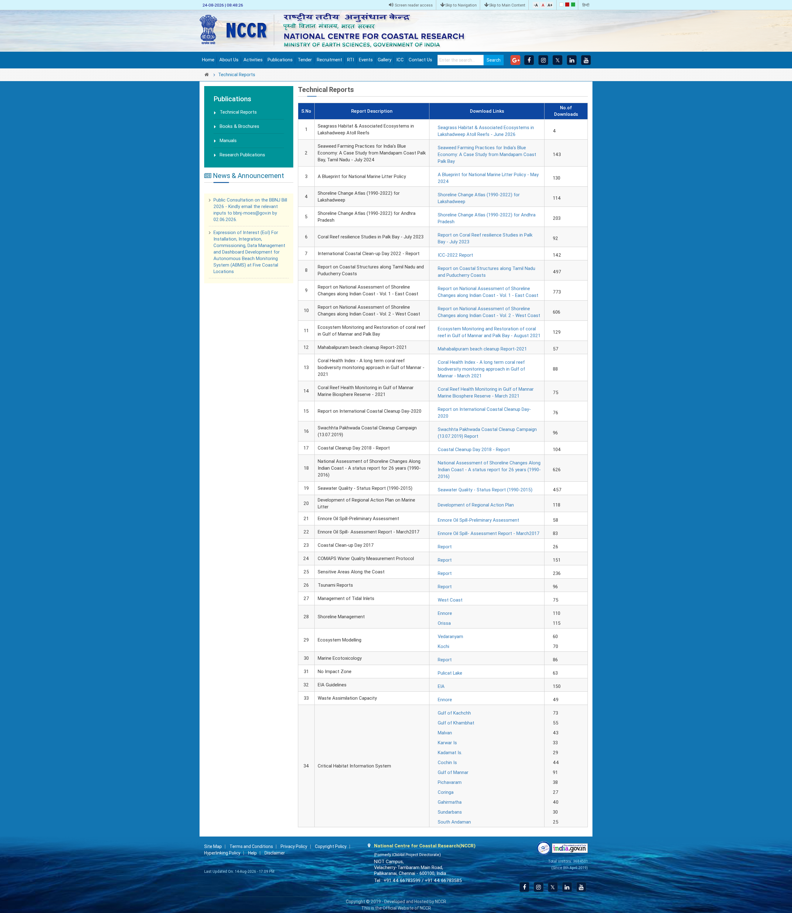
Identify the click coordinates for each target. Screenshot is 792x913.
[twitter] (557, 60)
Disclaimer (275, 852)
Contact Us (420, 60)
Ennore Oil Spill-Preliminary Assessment (478, 520)
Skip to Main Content (507, 5)
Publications (280, 60)
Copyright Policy (330, 846)
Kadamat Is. (450, 752)
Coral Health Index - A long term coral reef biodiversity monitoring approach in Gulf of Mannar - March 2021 (481, 369)
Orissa (444, 623)
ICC (400, 60)
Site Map (213, 846)
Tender (305, 60)
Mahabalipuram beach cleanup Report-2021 (482, 349)
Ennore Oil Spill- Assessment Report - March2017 (489, 533)
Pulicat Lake (450, 673)
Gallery (384, 60)
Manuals (228, 140)
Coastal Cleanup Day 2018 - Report (474, 449)
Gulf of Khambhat (456, 723)
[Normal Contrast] (561, 4)
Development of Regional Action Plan (476, 505)
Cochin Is (447, 762)
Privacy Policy (294, 846)
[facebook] (529, 60)
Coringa (446, 792)
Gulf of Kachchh (454, 713)
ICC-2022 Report (455, 255)
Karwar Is (447, 743)
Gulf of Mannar (453, 772)
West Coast (450, 600)
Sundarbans (450, 812)
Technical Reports (238, 112)
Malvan (445, 733)
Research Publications (242, 155)
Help (252, 852)
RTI (350, 60)
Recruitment (329, 60)
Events (366, 60)
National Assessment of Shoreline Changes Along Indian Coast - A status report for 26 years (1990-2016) (489, 469)
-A (536, 5)
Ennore (445, 613)
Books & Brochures (239, 126)
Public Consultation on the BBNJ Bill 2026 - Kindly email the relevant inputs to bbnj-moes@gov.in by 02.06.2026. (250, 199)
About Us (229, 60)
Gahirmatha (450, 802)
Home (208, 60)
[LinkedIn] (572, 60)
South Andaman (454, 822)
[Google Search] (515, 60)
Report (445, 547)
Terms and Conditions (251, 846)
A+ (550, 5)
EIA (441, 686)
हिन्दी (585, 5)
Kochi (443, 646)
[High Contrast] (567, 4)
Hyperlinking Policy (222, 852)
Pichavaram (450, 782)
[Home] (337, 30)
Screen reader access (413, 5)
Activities (253, 60)
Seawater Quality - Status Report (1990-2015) (485, 490)
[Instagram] (543, 60)
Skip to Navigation (461, 5)
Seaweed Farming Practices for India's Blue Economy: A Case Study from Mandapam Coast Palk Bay (487, 154)
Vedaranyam (450, 636)
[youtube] (586, 60)
